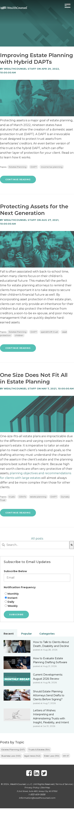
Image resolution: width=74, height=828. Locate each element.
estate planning (38, 496)
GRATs (22, 496)
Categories (47, 633)
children (19, 335)
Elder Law (51, 755)
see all (66, 755)
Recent (9, 633)
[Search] (71, 545)
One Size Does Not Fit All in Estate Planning (34, 378)
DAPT (34, 167)
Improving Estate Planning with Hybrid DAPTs (36, 58)
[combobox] (34, 545)
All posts (37, 538)
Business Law (11, 755)
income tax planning (52, 167)
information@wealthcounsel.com (37, 798)
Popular (26, 633)
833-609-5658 (37, 794)
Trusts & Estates (39, 749)
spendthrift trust (49, 332)
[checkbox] (37, 600)
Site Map (45, 787)
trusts (12, 496)
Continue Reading (18, 179)
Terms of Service (64, 784)
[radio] (37, 594)
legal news (32, 755)
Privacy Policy (32, 787)
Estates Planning (17, 167)
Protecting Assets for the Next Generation (34, 209)
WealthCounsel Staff (20, 68)
